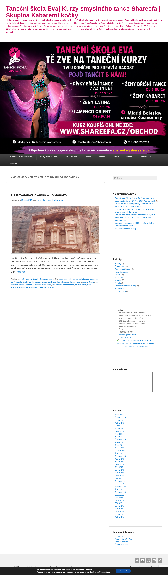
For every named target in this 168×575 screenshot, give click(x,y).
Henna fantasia (63, 282)
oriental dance (68, 285)
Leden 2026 (119, 431)
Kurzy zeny (119, 277)
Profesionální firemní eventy (21, 157)
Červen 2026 (119, 420)
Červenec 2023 (120, 456)
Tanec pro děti (71, 157)
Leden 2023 (119, 464)
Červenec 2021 (120, 481)
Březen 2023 (119, 462)
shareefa (14, 287)
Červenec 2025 (120, 440)
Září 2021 (118, 478)
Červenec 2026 (120, 418)
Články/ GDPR (145, 157)
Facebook (137, 560)
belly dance (73, 279)
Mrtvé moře (57, 285)
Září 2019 (118, 503)
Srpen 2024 (119, 445)
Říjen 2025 (119, 434)
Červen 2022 (119, 470)
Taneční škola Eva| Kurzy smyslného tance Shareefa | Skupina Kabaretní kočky (83, 12)
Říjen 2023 (119, 453)
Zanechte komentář (55, 200)
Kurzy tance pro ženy (49, 157)
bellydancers (84, 279)
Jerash (85, 282)
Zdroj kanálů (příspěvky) (124, 539)
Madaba (38, 285)
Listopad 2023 (120, 451)
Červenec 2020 (120, 492)
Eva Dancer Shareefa (123, 269)
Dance (44, 282)
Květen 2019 (119, 509)
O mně (129, 157)
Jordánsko (29, 285)
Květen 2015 (119, 517)
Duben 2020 (119, 495)
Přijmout (123, 571)
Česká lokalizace (121, 545)
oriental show (80, 285)
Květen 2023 (119, 459)
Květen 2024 (119, 448)
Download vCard (125, 337)
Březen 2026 (119, 429)
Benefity (102, 157)
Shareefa (41, 200)
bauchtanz (63, 279)
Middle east (46, 285)
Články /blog (26, 279)
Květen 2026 (119, 423)
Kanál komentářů (121, 542)
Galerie (116, 157)
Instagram (148, 560)
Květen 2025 (119, 442)
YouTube (142, 560)
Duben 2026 (119, 426)
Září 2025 (118, 437)
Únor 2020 (119, 498)
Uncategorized (46, 279)
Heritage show (75, 282)
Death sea (52, 282)
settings (106, 572)
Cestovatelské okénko (32, 282)
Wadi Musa (23, 287)
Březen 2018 (119, 514)
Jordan (91, 282)
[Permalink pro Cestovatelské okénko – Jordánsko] (55, 255)
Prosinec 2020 (120, 487)
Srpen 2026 (119, 415)
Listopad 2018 (120, 511)
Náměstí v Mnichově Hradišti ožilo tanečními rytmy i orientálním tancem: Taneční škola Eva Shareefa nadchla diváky (135, 217)
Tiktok (160, 560)
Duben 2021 (119, 484)
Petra (89, 285)
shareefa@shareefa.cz (127, 335)
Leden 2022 (119, 475)
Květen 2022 (119, 473)
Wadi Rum (33, 287)
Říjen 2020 (119, 489)
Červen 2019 (119, 506)
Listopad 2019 (120, 500)
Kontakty (13, 163)
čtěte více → (22, 272)
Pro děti (118, 283)
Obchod (88, 157)
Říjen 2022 (119, 467)
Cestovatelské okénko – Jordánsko (39, 194)
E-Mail (154, 560)
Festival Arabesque (122, 272)
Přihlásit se (119, 536)
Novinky (36, 279)
